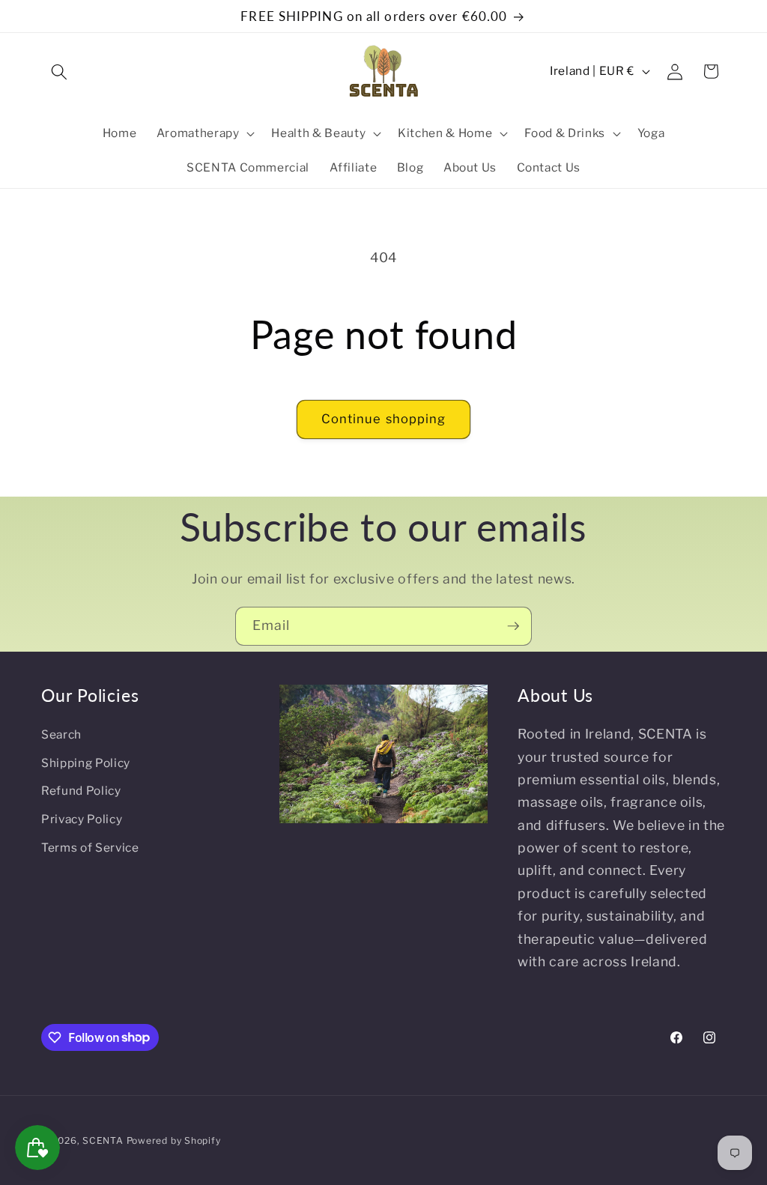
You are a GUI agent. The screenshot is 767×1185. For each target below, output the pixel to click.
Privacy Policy (81, 819)
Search (61, 734)
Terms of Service (90, 847)
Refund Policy (81, 791)
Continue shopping (383, 418)
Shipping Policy (85, 763)
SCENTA (103, 1140)
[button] (59, 71)
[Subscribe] (513, 626)
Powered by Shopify (174, 1140)
